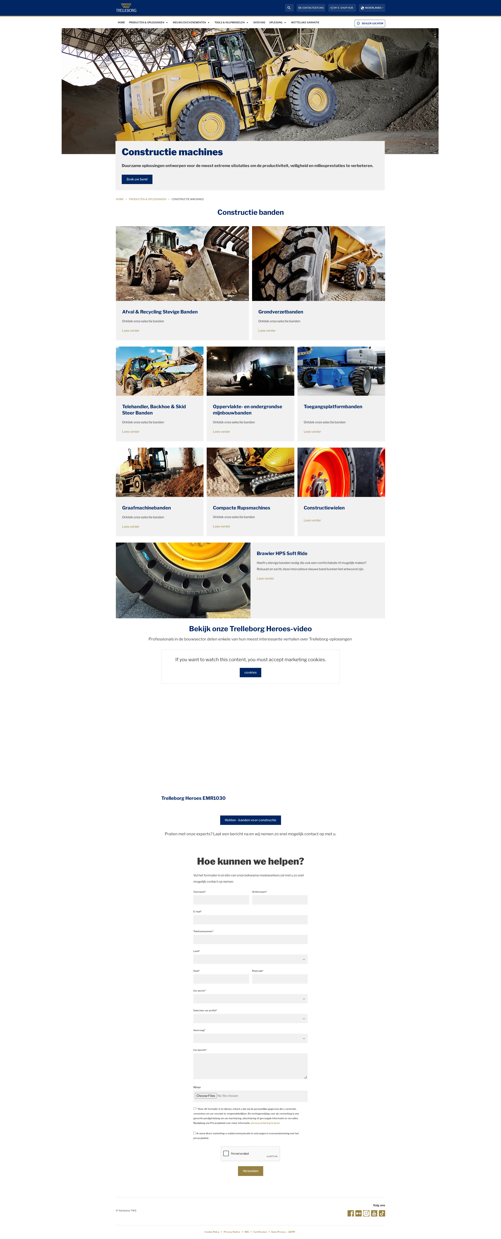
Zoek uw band (137, 179)
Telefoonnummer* (203, 931)
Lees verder (130, 330)
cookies (250, 672)
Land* (196, 951)
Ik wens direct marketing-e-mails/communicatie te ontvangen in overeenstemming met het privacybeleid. (246, 1136)
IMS (246, 1231)
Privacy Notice (232, 1231)
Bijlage (197, 1087)
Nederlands (373, 7)
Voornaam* (199, 891)
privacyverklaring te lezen (265, 1123)
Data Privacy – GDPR (283, 1231)
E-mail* (197, 911)
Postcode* (257, 970)
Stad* (196, 970)
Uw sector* (199, 990)
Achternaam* (259, 891)
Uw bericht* (200, 1049)
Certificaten (260, 1231)
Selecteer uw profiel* (205, 1010)
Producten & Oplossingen (147, 199)
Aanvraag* (199, 1030)
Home (120, 199)
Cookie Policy (212, 1231)
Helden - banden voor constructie (250, 820)
